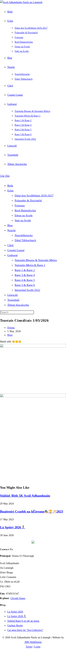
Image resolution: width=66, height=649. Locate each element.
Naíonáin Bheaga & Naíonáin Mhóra (36, 260)
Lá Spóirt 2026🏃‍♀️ (12, 527)
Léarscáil (12, 294)
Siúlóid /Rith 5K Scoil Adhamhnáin (25, 495)
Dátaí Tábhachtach (25, 240)
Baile (10, 185)
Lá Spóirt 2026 (15, 611)
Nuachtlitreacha (24, 235)
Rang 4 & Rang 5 (25, 280)
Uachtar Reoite (15, 625)
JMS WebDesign (33, 642)
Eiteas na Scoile (24, 215)
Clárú (10, 245)
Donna (11, 327)
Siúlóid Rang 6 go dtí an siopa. (23, 621)
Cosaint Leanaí (15, 250)
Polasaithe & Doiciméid (28, 200)
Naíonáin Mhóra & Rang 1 (30, 265)
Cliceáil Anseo (17, 598)
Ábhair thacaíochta (18, 304)
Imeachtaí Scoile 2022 (27, 290)
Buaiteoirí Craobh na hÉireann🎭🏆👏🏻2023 (31, 511)
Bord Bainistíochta (25, 210)
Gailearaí (12, 255)
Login (37, 646)
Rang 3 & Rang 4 (25, 275)
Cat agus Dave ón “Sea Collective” (25, 630)
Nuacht (11, 230)
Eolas (10, 190)
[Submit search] (36, 313)
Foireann (20, 205)
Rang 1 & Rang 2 (25, 270)
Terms (29, 646)
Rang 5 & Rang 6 (25, 285)
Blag (10, 225)
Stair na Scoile (23, 220)
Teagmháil (13, 299)
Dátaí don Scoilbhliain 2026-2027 (34, 195)
